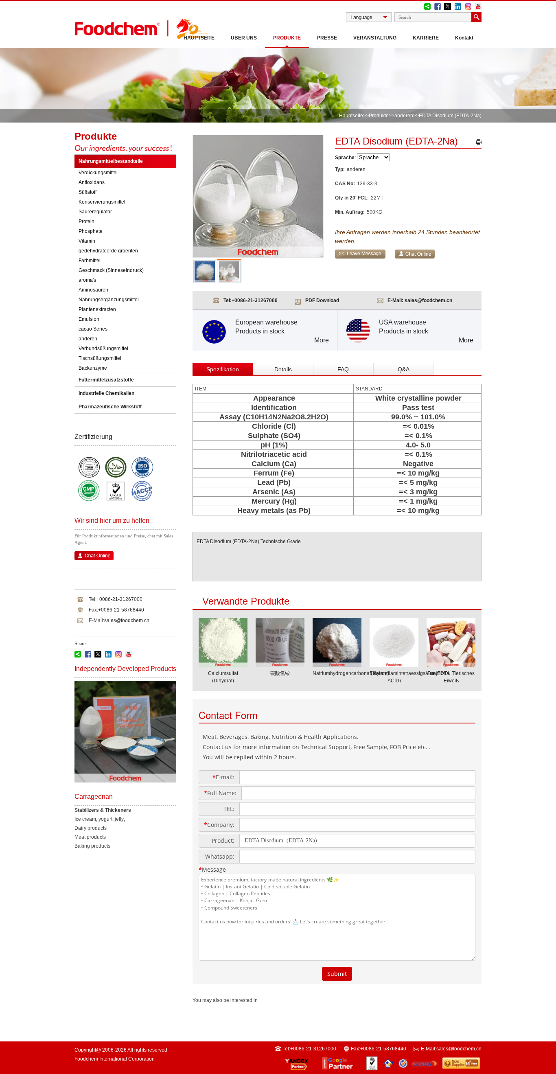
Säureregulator (95, 212)
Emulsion (89, 319)
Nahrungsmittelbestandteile (111, 161)
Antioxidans (92, 182)
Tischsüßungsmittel (100, 358)
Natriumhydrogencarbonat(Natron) (351, 673)
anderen (403, 115)
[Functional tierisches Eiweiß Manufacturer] (451, 664)
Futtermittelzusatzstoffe (106, 380)
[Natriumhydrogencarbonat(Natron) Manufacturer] (337, 664)
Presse (327, 38)
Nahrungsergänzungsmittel (109, 299)
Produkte (287, 38)
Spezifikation (222, 369)
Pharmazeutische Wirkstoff (110, 407)
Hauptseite (199, 38)
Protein (86, 221)
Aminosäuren (93, 290)
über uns (244, 38)
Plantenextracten (97, 309)
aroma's (87, 280)
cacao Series (93, 329)
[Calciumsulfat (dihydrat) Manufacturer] (223, 664)
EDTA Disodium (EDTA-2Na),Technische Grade (249, 541)
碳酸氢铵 (280, 673)
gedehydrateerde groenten (108, 251)
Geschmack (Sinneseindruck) (111, 270)
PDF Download (322, 300)
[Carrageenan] (125, 780)
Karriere (426, 38)
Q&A (403, 369)
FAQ (343, 369)
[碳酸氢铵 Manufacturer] (280, 664)
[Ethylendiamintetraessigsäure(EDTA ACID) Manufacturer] (394, 664)
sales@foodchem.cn (126, 620)
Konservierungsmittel (102, 202)
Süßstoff (87, 192)
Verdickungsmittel (98, 172)
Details (283, 369)
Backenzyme (93, 368)
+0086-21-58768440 (121, 610)
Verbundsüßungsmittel (103, 348)
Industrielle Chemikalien (106, 393)
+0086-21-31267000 (119, 599)
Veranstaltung (374, 38)
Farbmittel (90, 260)
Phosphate (91, 231)
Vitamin (87, 241)
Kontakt (464, 38)
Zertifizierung (93, 436)
